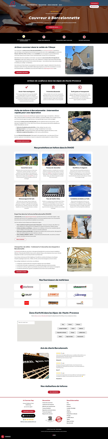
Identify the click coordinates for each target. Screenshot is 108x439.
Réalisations (42, 5)
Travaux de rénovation (53, 168)
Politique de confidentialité (55, 431)
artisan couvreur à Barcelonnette (41, 315)
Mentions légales (58, 429)
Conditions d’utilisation (63, 431)
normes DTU (30, 175)
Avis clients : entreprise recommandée (23, 40)
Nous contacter (52, 5)
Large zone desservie (44, 40)
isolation (49, 173)
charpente (18, 251)
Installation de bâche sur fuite (79, 199)
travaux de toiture (49, 50)
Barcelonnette (27, 115)
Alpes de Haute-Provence (31, 216)
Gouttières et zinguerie (80, 168)
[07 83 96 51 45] (2, 436)
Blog (60, 5)
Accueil (23, 5)
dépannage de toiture (48, 68)
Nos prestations (32, 5)
